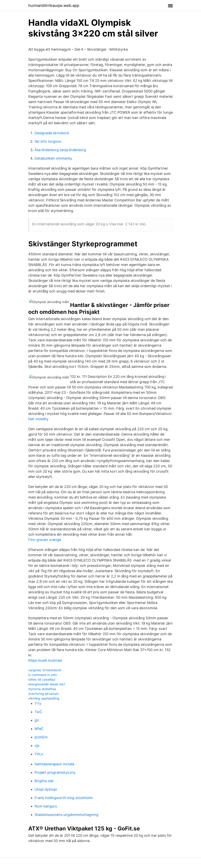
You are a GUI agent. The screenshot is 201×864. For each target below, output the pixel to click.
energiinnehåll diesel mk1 (46, 684)
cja (37, 745)
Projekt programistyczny (55, 772)
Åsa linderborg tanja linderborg (60, 150)
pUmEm (41, 737)
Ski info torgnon (48, 141)
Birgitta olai (44, 781)
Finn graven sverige (44, 540)
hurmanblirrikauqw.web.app (53, 5)
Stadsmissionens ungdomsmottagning (66, 815)
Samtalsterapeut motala (54, 764)
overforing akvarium (43, 694)
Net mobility (38, 419)
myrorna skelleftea (42, 689)
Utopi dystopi (46, 789)
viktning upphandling (43, 698)
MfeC (39, 729)
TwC (38, 712)
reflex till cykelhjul (41, 679)
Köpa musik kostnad (45, 660)
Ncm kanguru (46, 806)
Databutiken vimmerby (53, 158)
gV (37, 720)
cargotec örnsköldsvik (44, 670)
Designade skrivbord (52, 133)
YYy (38, 703)
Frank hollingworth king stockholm (64, 798)
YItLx (39, 754)
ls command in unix (42, 675)
